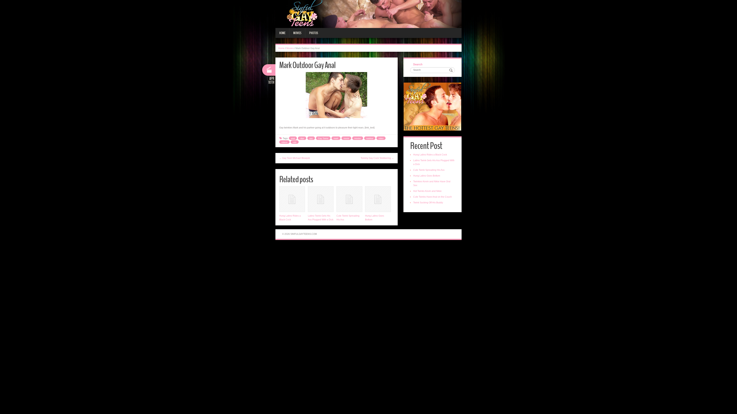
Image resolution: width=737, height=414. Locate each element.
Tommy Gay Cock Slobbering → (377, 158)
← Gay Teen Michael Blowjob (294, 158)
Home (282, 33)
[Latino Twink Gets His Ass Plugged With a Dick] (321, 199)
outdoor (369, 138)
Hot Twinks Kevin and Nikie (427, 191)
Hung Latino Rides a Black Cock (430, 154)
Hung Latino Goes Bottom (426, 175)
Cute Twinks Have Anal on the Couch (432, 197)
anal (293, 138)
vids (295, 142)
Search (417, 64)
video (380, 138)
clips (302, 138)
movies (357, 138)
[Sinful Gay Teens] (368, 13)
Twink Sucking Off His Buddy (428, 202)
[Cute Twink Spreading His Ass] (349, 199)
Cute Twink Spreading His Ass (429, 170)
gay (311, 138)
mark (336, 138)
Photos (313, 33)
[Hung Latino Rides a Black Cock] (292, 199)
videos (284, 142)
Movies (297, 33)
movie (346, 138)
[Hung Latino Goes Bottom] (378, 199)
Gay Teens (323, 138)
